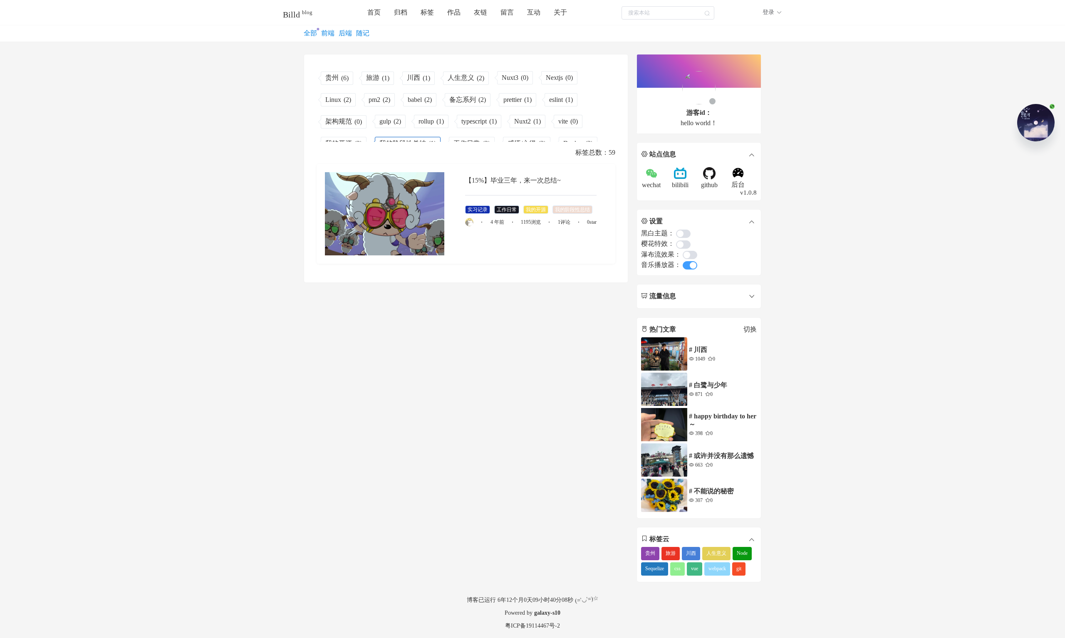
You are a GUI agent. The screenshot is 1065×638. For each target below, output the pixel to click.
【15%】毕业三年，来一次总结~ (513, 180)
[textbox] (668, 13)
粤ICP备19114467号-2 (532, 626)
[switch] (683, 234)
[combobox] (668, 12)
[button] (772, 12)
